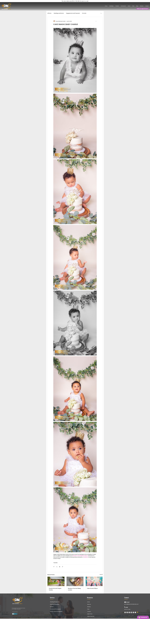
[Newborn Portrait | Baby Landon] (75, 581)
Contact (89, 611)
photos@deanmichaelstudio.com (131, 604)
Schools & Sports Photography (56, 611)
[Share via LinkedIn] (59, 566)
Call (127, 607)
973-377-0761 (127, 609)
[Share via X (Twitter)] (56, 566)
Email (127, 602)
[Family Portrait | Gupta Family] (56, 581)
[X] (135, 612)
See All (101, 574)
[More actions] (96, 21)
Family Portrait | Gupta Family (55, 589)
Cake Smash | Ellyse (92, 588)
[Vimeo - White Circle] (131, 612)
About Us (89, 604)
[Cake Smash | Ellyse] (94, 581)
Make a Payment (90, 616)
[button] (117, 6)
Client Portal (89, 614)
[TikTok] (127, 612)
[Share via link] (62, 566)
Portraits (84, 13)
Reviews (89, 606)
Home (88, 602)
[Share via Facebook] (53, 566)
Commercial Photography (55, 609)
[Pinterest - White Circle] (133, 612)
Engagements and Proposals (73, 13)
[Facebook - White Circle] (129, 612)
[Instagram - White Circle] (125, 612)
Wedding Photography (54, 601)
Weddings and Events (59, 13)
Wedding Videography (54, 604)
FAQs (88, 609)
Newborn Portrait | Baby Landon (74, 589)
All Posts (49, 13)
